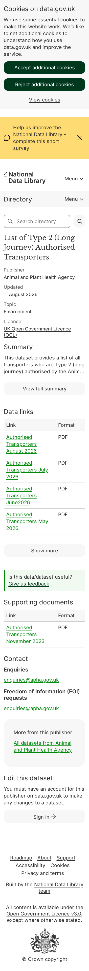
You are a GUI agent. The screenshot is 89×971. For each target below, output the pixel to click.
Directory (18, 199)
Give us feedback (28, 584)
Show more (44, 551)
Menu (71, 179)
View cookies (44, 100)
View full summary (45, 389)
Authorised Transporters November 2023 (25, 634)
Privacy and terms (42, 873)
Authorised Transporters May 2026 (27, 521)
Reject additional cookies (44, 84)
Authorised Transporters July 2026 (27, 470)
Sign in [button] (42, 817)
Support (66, 858)
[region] (44, 476)
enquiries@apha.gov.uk (31, 680)
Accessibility (30, 865)
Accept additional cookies (44, 68)
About (44, 858)
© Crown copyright (44, 959)
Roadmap (21, 858)
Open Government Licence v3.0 (43, 914)
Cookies (60, 865)
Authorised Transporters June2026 (21, 495)
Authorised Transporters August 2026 (21, 444)
